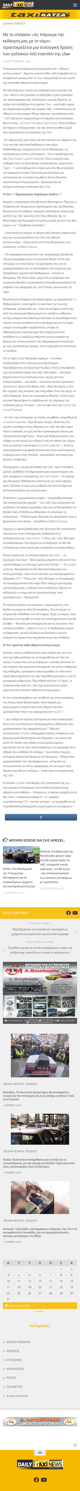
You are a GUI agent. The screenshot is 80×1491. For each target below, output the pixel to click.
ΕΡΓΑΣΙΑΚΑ (14, 1360)
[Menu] (75, 5)
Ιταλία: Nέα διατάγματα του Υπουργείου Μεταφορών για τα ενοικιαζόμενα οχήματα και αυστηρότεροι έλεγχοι (19, 877)
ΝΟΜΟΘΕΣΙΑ (15, 1369)
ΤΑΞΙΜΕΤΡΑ (14, 1387)
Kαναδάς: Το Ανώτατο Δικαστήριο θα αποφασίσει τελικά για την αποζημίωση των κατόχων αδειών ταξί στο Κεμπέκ (38, 1096)
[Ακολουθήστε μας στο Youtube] (74, 912)
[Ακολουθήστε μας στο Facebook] (68, 912)
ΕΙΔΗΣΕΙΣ (31, 1084)
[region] (40, 14)
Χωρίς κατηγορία (17, 1396)
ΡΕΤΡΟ (11, 1378)
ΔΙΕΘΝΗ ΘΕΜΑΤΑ (14, 23)
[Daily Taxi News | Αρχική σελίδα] (23, 5)
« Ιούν (39, 1311)
